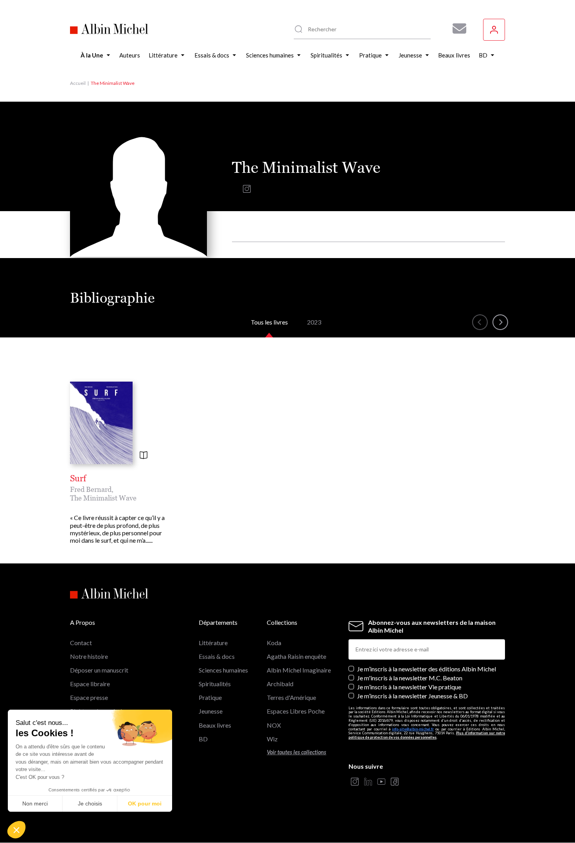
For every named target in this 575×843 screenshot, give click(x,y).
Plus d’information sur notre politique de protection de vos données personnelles (427, 735)
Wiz (272, 739)
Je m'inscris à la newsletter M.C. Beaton (409, 678)
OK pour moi (145, 803)
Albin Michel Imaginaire (299, 670)
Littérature (213, 642)
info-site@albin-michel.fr (413, 729)
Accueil (78, 83)
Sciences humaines (223, 670)
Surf (78, 479)
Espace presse (89, 697)
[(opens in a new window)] (247, 190)
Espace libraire (90, 683)
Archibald (280, 683)
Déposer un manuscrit (99, 670)
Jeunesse (211, 711)
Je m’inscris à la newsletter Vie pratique (409, 687)
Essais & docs (217, 656)
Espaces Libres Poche (296, 711)
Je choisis (90, 803)
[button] (16, 829)
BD (203, 739)
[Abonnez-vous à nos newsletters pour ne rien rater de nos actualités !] (456, 28)
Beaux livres (215, 725)
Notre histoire (89, 656)
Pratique (210, 697)
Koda (274, 642)
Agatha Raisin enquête (296, 656)
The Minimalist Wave (103, 498)
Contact (81, 642)
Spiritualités (215, 683)
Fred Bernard (90, 489)
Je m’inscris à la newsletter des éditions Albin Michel (426, 669)
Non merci (35, 803)
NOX (274, 725)
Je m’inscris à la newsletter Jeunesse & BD (412, 696)
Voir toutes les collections (296, 752)
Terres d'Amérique (291, 697)
